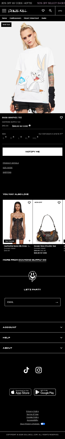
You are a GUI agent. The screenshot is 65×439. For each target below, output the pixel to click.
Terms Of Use (32, 414)
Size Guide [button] (7, 168)
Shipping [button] (7, 172)
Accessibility (32, 420)
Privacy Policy (32, 411)
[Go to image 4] (35, 111)
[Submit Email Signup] (56, 302)
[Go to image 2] (31, 111)
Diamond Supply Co (11, 122)
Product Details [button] (11, 163)
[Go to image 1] (29, 111)
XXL (35, 138)
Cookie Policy (33, 417)
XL (26, 138)
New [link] (4, 18)
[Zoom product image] (32, 67)
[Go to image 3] (33, 111)
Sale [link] (44, 18)
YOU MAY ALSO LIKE (16, 194)
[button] (4, 11)
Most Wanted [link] (31, 18)
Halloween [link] (15, 18)
